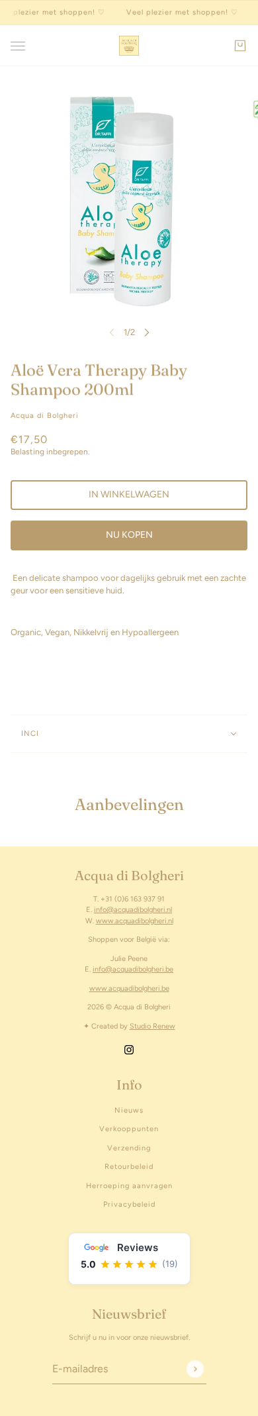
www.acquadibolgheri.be (129, 988)
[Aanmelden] (195, 1369)
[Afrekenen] (240, 45)
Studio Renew (152, 1026)
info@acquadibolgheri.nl (133, 909)
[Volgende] (147, 332)
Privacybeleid (129, 1204)
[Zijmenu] (18, 46)
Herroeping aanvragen (129, 1186)
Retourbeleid (129, 1166)
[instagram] (129, 1049)
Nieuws (129, 1110)
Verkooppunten (129, 1129)
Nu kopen (129, 534)
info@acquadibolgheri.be (133, 969)
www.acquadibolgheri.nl (134, 921)
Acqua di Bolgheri (45, 415)
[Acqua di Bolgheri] (129, 46)
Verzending (129, 1148)
